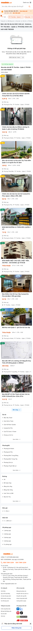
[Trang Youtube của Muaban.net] (18, 613)
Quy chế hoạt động (5, 593)
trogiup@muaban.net (10, 583)
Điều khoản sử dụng (6, 598)
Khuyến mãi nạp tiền (21, 596)
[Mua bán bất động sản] (6, 2)
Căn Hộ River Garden (10, 424)
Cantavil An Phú (8, 428)
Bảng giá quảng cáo (21, 591)
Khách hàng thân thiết (22, 598)
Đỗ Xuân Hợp (7, 483)
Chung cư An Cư (8, 435)
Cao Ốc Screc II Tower (10, 431)
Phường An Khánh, (9, 138)
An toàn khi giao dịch (6, 596)
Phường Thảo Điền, (9, 171)
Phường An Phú (8, 452)
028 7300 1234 (16, 13)
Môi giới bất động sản (6, 611)
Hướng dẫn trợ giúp (21, 600)
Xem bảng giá (23, 11)
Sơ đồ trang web (5, 600)
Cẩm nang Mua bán (5, 608)
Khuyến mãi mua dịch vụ (22, 593)
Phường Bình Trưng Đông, (11, 371)
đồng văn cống (8, 486)
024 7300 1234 (21, 562)
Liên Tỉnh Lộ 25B (8, 493)
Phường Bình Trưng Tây (10, 459)
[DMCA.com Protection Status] (22, 617)
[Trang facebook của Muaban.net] (18, 609)
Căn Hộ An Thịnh (8, 421)
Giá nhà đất (3, 613)
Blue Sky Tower (8, 417)
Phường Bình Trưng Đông (11, 455)
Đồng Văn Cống (8, 490)
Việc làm (3, 616)
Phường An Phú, (8, 104)
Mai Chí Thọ (7, 496)
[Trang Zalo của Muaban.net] (21, 609)
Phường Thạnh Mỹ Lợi (10, 466)
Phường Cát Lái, (8, 405)
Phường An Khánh (9, 448)
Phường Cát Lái (8, 462)
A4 (4, 479)
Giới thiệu (3, 591)
